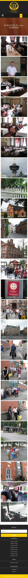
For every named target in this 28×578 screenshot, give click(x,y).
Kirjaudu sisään (14, 562)
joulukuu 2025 (14, 541)
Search (14, 535)
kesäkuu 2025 (14, 543)
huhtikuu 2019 (14, 555)
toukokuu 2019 (14, 553)
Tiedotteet (14, 569)
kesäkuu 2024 (14, 547)
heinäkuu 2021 (14, 549)
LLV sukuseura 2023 (9, 576)
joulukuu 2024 (14, 545)
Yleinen (14, 571)
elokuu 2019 (14, 551)
